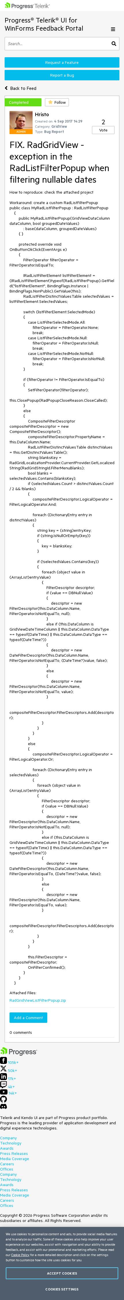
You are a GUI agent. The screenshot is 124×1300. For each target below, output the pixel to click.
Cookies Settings (61, 1289)
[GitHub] (3, 1101)
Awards (7, 1148)
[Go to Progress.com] (18, 1054)
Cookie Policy (20, 1255)
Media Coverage (14, 1158)
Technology (10, 1143)
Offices (6, 1169)
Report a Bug (62, 75)
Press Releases (14, 1153)
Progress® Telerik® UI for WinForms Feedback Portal (44, 24)
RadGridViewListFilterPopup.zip (38, 1000)
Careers (7, 1163)
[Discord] (3, 1107)
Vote (103, 130)
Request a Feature (62, 62)
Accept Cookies (62, 1273)
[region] (62, 1263)
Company (8, 1137)
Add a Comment (28, 1017)
